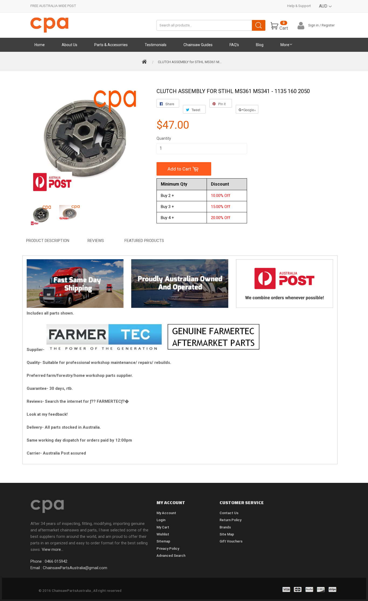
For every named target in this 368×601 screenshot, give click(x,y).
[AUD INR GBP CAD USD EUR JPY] (325, 10)
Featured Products (144, 240)
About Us (69, 45)
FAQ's (234, 45)
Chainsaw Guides (198, 45)
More (284, 45)
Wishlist (163, 534)
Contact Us (229, 513)
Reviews (96, 240)
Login (161, 520)
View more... (52, 549)
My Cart (163, 527)
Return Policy (230, 520)
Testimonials (155, 45)
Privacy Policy (168, 548)
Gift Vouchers (231, 541)
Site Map (227, 534)
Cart (283, 26)
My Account (166, 513)
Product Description (47, 240)
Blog (259, 45)
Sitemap (163, 541)
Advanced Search (171, 555)
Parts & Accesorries (111, 45)
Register (328, 25)
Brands (225, 527)
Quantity (164, 138)
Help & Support (299, 6)
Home (39, 45)
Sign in (313, 25)
